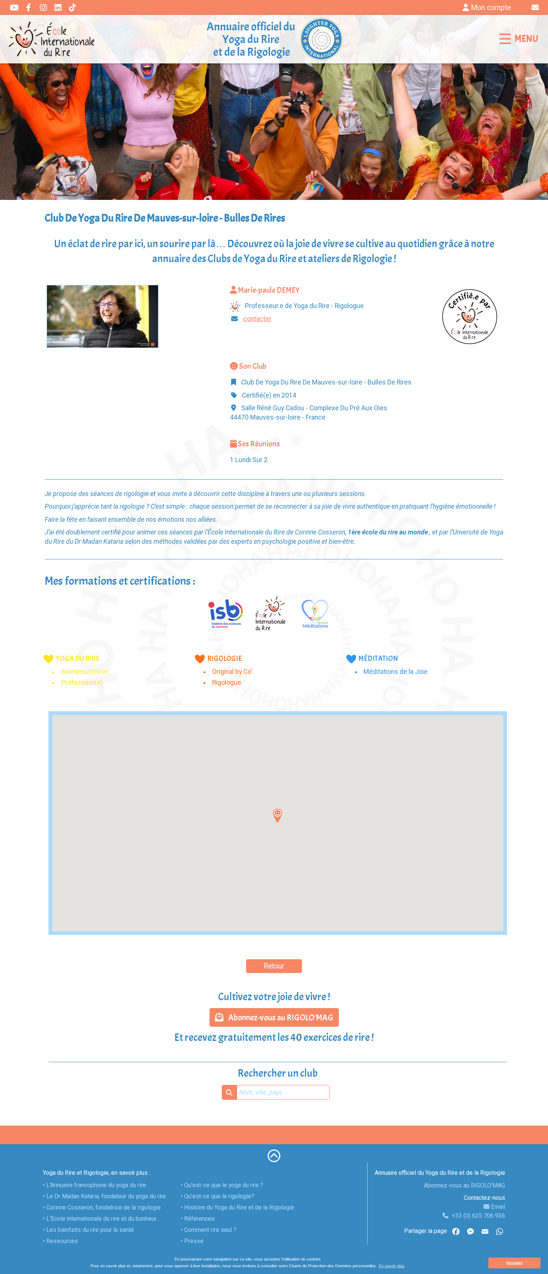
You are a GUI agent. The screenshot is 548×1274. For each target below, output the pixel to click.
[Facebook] (28, 8)
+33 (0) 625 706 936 (477, 1215)
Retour (274, 966)
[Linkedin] (57, 8)
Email (497, 1206)
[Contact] (536, 7)
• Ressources (60, 1241)
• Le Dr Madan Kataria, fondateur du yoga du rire (104, 1196)
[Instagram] (43, 8)
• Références (198, 1218)
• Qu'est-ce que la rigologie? (217, 1196)
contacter (257, 319)
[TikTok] (72, 8)
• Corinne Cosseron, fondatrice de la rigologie (102, 1207)
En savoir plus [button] (391, 1266)
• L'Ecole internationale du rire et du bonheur (100, 1218)
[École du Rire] (52, 39)
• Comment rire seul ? (208, 1229)
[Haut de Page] (274, 1155)
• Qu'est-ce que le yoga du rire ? (222, 1185)
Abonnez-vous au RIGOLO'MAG (278, 1017)
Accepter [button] (514, 1263)
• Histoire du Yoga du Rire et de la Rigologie (237, 1207)
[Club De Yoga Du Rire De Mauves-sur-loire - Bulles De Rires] (102, 316)
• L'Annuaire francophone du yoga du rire (94, 1185)
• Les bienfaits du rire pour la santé (88, 1229)
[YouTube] (14, 8)
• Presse (192, 1241)
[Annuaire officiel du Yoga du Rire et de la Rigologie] (274, 39)
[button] (277, 815)
